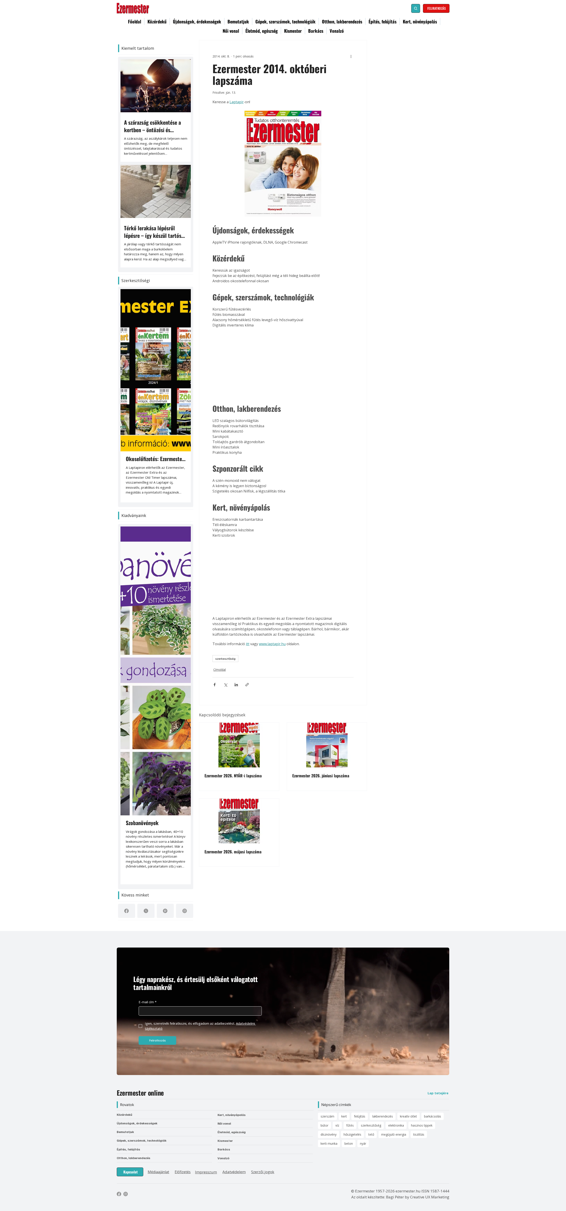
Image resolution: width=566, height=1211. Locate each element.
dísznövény (329, 1134)
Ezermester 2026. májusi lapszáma (233, 851)
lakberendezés (382, 1116)
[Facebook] (126, 911)
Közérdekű (124, 1114)
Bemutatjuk (125, 1132)
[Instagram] (184, 911)
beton (348, 1143)
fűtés (350, 1125)
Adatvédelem (234, 1171)
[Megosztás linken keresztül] (247, 685)
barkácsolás (432, 1116)
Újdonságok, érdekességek (137, 1123)
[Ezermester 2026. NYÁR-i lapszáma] (239, 745)
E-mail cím (148, 1002)
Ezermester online (140, 1093)
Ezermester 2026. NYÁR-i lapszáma (233, 775)
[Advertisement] (283, 364)
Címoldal (219, 669)
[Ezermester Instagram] (125, 1194)
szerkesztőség (225, 658)
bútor (324, 1125)
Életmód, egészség (232, 1132)
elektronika (396, 1125)
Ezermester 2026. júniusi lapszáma (320, 775)
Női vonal (224, 1123)
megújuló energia (393, 1134)
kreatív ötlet (408, 1116)
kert (344, 1116)
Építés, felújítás (128, 1149)
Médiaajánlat (158, 1171)
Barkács (224, 1149)
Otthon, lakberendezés (133, 1158)
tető (371, 1134)
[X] (146, 911)
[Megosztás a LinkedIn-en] (236, 685)
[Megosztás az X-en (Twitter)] (225, 685)
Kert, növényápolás (232, 1115)
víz (337, 1125)
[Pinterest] (165, 911)
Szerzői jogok (262, 1171)
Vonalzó (223, 1158)
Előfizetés (183, 1171)
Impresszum (206, 1172)
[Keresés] (415, 8)
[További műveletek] (351, 56)
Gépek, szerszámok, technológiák (141, 1140)
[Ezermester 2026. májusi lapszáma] (239, 821)
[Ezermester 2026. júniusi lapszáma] (327, 745)
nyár (363, 1143)
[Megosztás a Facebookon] (214, 685)
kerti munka (329, 1143)
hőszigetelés (352, 1134)
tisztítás (418, 1134)
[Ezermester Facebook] (119, 1194)
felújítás (359, 1116)
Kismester (225, 1140)
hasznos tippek (421, 1125)
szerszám (327, 1116)
